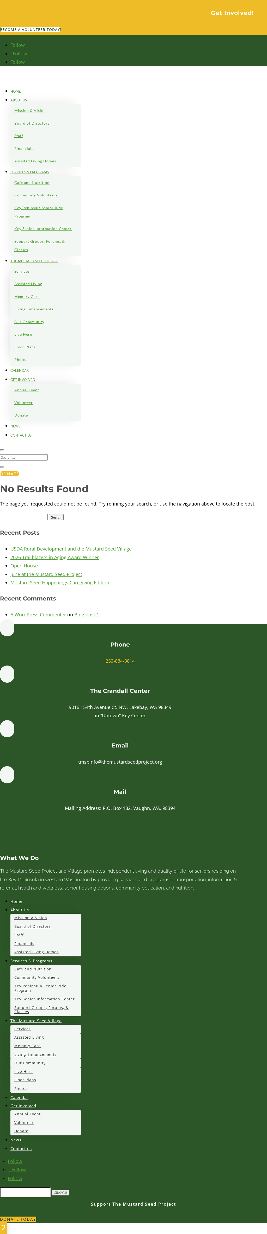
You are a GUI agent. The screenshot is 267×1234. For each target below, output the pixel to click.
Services (22, 271)
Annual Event (26, 390)
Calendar (19, 370)
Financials (23, 148)
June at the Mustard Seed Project (46, 574)
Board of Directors (32, 123)
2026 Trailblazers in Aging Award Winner (54, 557)
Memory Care (27, 296)
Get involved (22, 380)
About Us (18, 100)
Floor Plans (25, 347)
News (15, 426)
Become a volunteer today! (30, 29)
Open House (24, 565)
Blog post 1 (86, 614)
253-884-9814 (120, 661)
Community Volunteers (35, 195)
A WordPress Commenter (38, 614)
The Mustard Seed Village (34, 261)
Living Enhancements (33, 309)
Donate (21, 415)
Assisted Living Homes (35, 161)
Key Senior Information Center (43, 228)
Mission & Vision (30, 110)
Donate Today (18, 1219)
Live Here (23, 334)
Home (15, 91)
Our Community (29, 321)
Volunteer (23, 402)
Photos (20, 359)
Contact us (21, 435)
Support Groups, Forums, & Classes (39, 245)
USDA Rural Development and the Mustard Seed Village (71, 549)
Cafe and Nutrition (32, 182)
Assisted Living (28, 284)
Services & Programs (29, 172)
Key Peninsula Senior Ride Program (38, 212)
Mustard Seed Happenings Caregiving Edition (59, 582)
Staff (18, 135)
